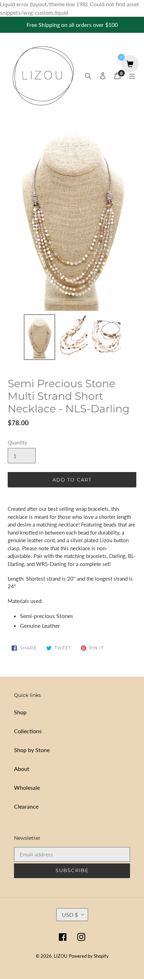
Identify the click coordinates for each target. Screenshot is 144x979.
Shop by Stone (32, 749)
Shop (20, 712)
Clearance (26, 806)
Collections (28, 731)
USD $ (70, 914)
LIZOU (60, 956)
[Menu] (132, 75)
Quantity (17, 443)
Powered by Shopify (89, 956)
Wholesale (27, 787)
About (21, 768)
